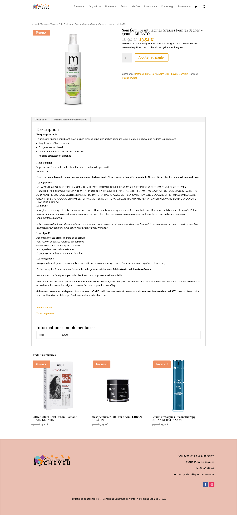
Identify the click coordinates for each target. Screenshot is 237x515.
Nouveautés (150, 6)
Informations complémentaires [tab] (70, 119)
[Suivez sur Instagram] (211, 484)
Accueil (35, 24)
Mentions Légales (148, 499)
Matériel (136, 6)
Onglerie (93, 6)
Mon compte (184, 6)
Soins (53, 24)
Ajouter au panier (151, 57)
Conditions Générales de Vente (119, 499)
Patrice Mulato (143, 74)
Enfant (124, 6)
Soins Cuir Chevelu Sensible (173, 74)
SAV (164, 499)
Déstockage (167, 6)
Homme (109, 6)
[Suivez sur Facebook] (205, 484)
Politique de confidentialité (85, 499)
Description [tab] (41, 119)
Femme (78, 6)
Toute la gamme (45, 313)
